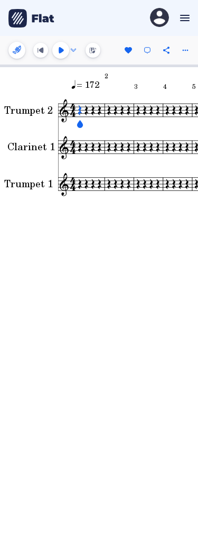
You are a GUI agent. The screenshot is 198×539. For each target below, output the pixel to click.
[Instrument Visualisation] (93, 50)
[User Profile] (159, 18)
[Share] (166, 50)
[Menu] (183, 18)
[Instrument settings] (16, 50)
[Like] (128, 50)
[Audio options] (73, 50)
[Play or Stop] (60, 50)
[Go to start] (40, 50)
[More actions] (185, 50)
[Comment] (147, 50)
